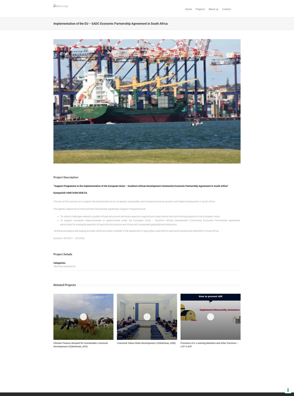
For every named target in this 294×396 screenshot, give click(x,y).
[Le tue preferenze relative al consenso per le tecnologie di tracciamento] (288, 390)
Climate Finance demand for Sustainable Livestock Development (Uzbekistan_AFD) (83, 316)
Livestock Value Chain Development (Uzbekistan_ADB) (147, 316)
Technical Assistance (64, 266)
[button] (236, 9)
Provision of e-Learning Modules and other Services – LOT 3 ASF (210, 316)
